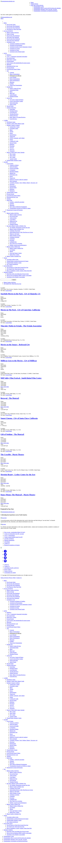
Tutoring (9, 198)
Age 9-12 (12, 149)
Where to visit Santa (14, 234)
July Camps (12, 157)
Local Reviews (13, 112)
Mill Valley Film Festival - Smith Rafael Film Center (21, 378)
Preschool (12, 146)
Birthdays (9, 55)
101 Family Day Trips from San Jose (15, 269)
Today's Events (10, 34)
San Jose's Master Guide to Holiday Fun (16, 226)
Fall (4, 211)
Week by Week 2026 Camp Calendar (15, 152)
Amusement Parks (14, 90)
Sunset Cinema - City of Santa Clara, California (19, 418)
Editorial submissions (9, 540)
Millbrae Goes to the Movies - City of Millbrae (19, 361)
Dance (11, 133)
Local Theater (13, 77)
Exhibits (12, 83)
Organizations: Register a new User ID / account (45, 9)
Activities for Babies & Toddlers (17, 43)
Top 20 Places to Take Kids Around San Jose (17, 267)
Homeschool (13, 186)
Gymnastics (12, 170)
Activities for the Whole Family (17, 51)
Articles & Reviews (11, 107)
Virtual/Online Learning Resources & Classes (17, 261)
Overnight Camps (14, 128)
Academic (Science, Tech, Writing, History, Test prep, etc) (23, 182)
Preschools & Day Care (12, 66)
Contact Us (7, 543)
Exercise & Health (14, 168)
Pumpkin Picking (14, 96)
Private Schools (10, 67)
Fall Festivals (13, 222)
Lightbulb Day (13, 242)
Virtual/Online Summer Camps (14, 160)
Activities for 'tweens (15, 48)
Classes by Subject (14, 165)
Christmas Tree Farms (15, 230)
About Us (6, 564)
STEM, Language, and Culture (17, 138)
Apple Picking (13, 95)
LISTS (5, 53)
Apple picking (13, 218)
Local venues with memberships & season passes (18, 63)
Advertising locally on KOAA (11, 567)
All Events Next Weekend (13, 40)
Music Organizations (15, 74)
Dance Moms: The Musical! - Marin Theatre (18, 495)
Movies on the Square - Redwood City (15, 345)
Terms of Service (8, 571)
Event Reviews (13, 118)
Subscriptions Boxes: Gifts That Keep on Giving (21, 232)
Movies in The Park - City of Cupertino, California (20, 310)
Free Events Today (11, 24)
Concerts (12, 72)
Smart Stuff (9, 200)
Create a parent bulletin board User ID (13, 537)
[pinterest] (5, 557)
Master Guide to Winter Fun (13, 246)
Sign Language (13, 181)
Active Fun (9, 98)
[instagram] (5, 560)
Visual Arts (12, 136)
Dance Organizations (15, 79)
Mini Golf (12, 93)
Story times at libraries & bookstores (18, 206)
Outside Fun (10, 87)
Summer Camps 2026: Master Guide (15, 123)
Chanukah (12, 238)
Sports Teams (13, 104)
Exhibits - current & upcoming (17, 202)
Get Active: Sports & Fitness (16, 99)
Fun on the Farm (11, 58)
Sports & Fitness (14, 166)
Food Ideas (12, 109)
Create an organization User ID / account (14, 533)
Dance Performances (15, 80)
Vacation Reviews (14, 114)
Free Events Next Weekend (13, 27)
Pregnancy (12, 190)
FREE (5, 23)
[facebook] (5, 551)
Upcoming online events (12, 259)
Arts (8, 71)
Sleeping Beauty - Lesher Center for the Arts (18, 475)
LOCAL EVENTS (8, 31)
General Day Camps (14, 126)
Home (32, 2)
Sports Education (14, 102)
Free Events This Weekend (13, 26)
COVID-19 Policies (9, 538)
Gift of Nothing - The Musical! (12, 434)
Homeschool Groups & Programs (15, 210)
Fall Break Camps (11, 122)
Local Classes (10, 163)
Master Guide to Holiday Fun (17, 229)
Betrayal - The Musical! (10, 398)
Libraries (12, 203)
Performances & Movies (15, 75)
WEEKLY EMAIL (8, 272)
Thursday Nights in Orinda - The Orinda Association (21, 326)
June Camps (13, 155)
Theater (11, 131)
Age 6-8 (12, 147)
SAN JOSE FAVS (8, 266)
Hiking (11, 251)
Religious (12, 144)
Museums (9, 64)
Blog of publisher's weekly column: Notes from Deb (19, 270)
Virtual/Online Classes (12, 192)
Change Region (34, 3)
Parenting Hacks (14, 110)
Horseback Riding (14, 171)
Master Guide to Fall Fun (13, 32)
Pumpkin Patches (14, 224)
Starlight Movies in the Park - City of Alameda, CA (20, 294)
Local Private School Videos (13, 69)
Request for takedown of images (12, 545)
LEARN (6, 162)
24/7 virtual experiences (12, 264)
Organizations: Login (39, 6)
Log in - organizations (9, 535)
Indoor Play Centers (11, 59)
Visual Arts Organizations (16, 85)
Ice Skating (12, 250)
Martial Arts (12, 173)
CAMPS (6, 120)
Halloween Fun (13, 221)
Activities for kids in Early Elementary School (21, 47)
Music (11, 130)
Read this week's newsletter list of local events (18, 274)
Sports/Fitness (13, 134)
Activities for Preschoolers (16, 45)
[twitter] (5, 554)
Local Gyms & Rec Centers (16, 101)
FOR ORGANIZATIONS (37, 5)
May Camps (13, 154)
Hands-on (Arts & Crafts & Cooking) (19, 179)
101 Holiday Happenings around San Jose (20, 227)
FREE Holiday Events (15, 235)
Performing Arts (13, 174)
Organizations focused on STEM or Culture (20, 208)
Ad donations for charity (10, 572)
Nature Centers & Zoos (15, 88)
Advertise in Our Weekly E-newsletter (16, 277)
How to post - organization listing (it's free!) (14, 532)
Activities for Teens (14, 50)
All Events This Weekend (13, 37)
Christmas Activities (14, 237)
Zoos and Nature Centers (16, 253)
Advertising (7, 541)
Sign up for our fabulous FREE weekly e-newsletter (19, 275)
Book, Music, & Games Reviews (17, 117)
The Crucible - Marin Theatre (12, 454)
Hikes (11, 91)
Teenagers (12, 150)
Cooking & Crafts (14, 141)
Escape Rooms (10, 61)
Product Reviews (14, 115)
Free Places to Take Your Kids (14, 29)
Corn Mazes (13, 219)
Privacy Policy (7, 569)
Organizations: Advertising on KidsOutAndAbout (45, 10)
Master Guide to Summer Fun (14, 256)
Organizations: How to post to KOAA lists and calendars (47, 8)
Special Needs (10, 106)
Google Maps (8, 290)
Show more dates (5, 386)
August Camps (13, 158)
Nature (11, 139)
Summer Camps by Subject (13, 125)
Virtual (5, 258)
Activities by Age (11, 42)
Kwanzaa (12, 240)
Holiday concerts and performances (18, 245)
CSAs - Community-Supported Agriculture (17, 56)
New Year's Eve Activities (16, 243)
